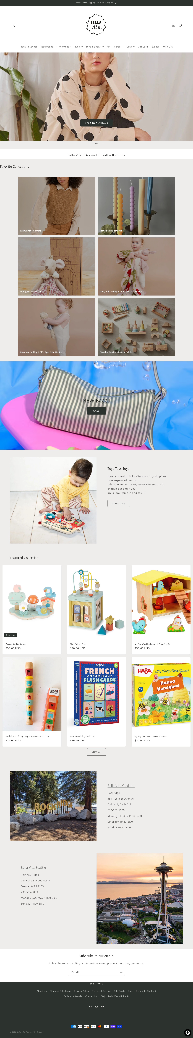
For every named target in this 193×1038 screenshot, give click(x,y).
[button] (13, 25)
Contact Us (91, 996)
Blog (130, 990)
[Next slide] (103, 144)
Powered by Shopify (34, 1032)
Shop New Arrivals (96, 122)
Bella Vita (21, 1032)
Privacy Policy (81, 990)
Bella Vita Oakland (121, 785)
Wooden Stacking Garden (16, 644)
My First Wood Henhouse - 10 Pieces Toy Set (153, 644)
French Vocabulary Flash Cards (82, 736)
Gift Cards (119, 990)
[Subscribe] (121, 972)
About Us (42, 990)
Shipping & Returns (60, 990)
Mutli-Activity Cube (78, 644)
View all (96, 751)
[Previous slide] (90, 144)
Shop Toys (118, 503)
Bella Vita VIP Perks (118, 996)
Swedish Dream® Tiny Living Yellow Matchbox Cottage (27, 736)
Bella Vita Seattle (33, 867)
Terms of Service (101, 990)
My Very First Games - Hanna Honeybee (151, 736)
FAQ (102, 996)
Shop (96, 410)
